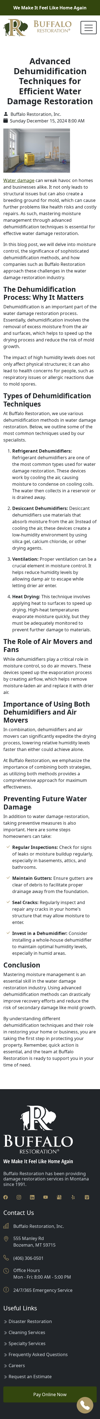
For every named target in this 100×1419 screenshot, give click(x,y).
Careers (17, 1365)
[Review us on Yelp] (73, 1196)
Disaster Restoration (30, 1321)
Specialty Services (27, 1343)
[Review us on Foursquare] (87, 1196)
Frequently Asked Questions (38, 1354)
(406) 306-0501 (28, 1258)
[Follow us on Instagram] (19, 1196)
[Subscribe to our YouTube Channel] (45, 1196)
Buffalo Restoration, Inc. (35, 114)
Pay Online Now (50, 1394)
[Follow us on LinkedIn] (32, 1196)
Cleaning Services (27, 1332)
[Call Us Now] (85, 1405)
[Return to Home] (37, 28)
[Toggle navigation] (89, 27)
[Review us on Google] (59, 1196)
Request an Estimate (30, 1376)
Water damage (18, 180)
